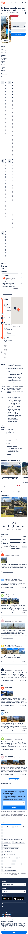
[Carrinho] (18, 3)
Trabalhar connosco (7, 910)
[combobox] (16, 548)
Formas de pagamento (7, 912)
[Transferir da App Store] (18, 899)
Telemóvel (4, 895)
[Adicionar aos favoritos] (19, 464)
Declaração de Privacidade (6, 817)
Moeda (4, 888)
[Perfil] (25, 3)
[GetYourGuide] (3, 3)
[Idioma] (22, 2)
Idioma (4, 881)
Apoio (3, 903)
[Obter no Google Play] (7, 899)
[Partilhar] (25, 13)
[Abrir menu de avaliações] (25, 555)
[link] (11, 475)
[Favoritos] (14, 3)
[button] (7, 13)
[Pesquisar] (11, 2)
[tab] (11, 823)
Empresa (4, 907)
